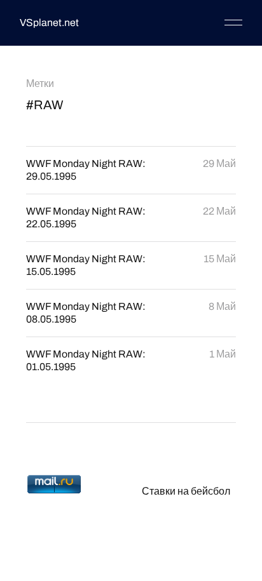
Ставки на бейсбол (186, 491)
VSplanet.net (49, 22)
